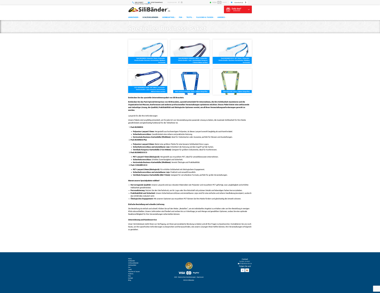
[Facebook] (178, 2)
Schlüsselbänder (133, 263)
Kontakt (130, 278)
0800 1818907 (245, 261)
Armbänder (131, 261)
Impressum (200, 277)
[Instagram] (181, 2)
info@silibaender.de (245, 263)
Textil (130, 269)
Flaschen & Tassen (134, 271)
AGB (175, 277)
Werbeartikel (132, 265)
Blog (129, 280)
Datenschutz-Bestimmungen (187, 277)
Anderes (130, 274)
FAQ (129, 276)
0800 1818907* (139, 2)
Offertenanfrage (156, 2)
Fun (129, 267)
